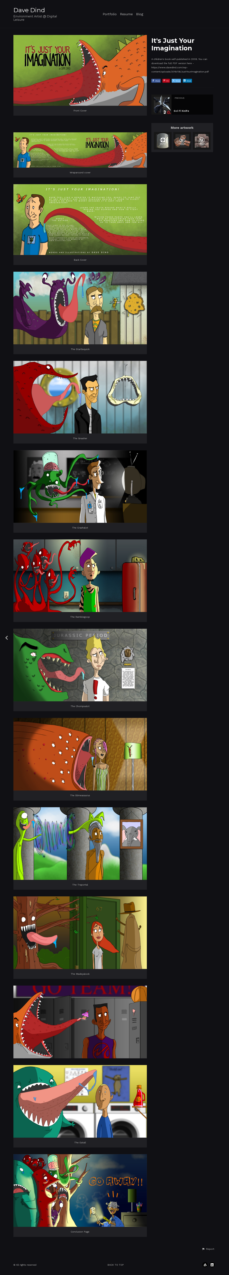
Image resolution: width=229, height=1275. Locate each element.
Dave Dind (29, 10)
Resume (126, 14)
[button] (208, 1249)
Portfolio (110, 14)
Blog (139, 14)
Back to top (115, 1264)
